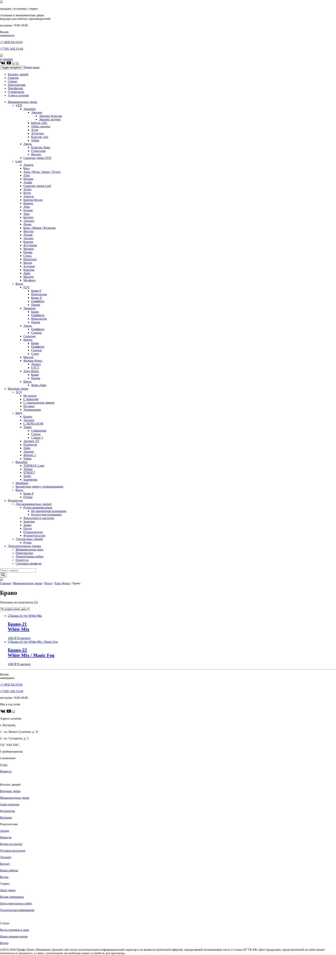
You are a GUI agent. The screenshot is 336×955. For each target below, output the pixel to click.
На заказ (28, 406)
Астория (29, 266)
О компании (16, 91)
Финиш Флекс (32, 360)
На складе (30, 395)
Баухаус (28, 217)
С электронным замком (38, 402)
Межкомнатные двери (22, 102)
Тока (26, 213)
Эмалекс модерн (50, 119)
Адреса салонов (18, 95)
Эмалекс (36, 112)
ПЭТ (26, 287)
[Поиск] (3, 575)
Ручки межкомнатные (37, 507)
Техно (27, 189)
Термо (27, 427)
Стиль (27, 255)
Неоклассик (39, 294)
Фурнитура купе (34, 535)
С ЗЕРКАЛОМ (33, 423)
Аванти (28, 164)
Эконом (28, 451)
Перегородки (24, 553)
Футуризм (30, 245)
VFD (19, 105)
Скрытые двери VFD (37, 157)
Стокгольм (38, 150)
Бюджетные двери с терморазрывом (39, 486)
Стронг (36, 434)
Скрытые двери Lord (37, 185)
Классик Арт (39, 137)
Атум (34, 130)
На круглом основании (46, 514)
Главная (13, 77)
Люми (27, 224)
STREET (29, 472)
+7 (11, 48)
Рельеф (28, 210)
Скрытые (29, 336)
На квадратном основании (48, 511)
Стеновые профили (28, 563)
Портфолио (15, 88)
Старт (35, 353)
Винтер (36, 154)
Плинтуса (22, 560)
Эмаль (27, 144)
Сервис (13, 81)
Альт (26, 175)
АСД (19, 392)
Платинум (30, 444)
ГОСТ (35, 367)
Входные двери (18, 388)
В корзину (24, 638)
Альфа (27, 182)
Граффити (37, 301)
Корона (28, 203)
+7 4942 (11, 42)
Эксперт (28, 420)
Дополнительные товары (24, 546)
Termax (28, 469)
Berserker (21, 462)
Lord (19, 161)
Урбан (35, 140)
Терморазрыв (32, 409)
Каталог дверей (18, 74)
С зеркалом (30, 399)
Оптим (27, 497)
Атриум (28, 196)
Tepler (27, 476)
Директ (36, 364)
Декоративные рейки (30, 556)
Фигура (28, 231)
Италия (28, 178)
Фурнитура (15, 500)
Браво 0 (36, 290)
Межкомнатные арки (29, 549)
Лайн (26, 273)
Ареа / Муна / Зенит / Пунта (41, 171)
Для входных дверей (29, 539)
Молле (27, 262)
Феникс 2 (29, 455)
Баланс (27, 416)
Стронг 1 (37, 437)
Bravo (19, 283)
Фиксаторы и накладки (38, 518)
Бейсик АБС (39, 123)
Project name (31, 67)
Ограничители (33, 532)
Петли (27, 528)
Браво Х (36, 297)
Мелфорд (29, 280)
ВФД (19, 413)
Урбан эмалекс (41, 126)
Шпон (27, 381)
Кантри (28, 241)
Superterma (30, 479)
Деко (26, 206)
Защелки (29, 521)
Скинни (36, 332)
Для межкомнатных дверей (34, 504)
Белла (27, 192)
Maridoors (22, 483)
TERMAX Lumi (33, 465)
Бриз (26, 168)
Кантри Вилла (32, 199)
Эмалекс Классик (50, 116)
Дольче (28, 234)
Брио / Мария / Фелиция (39, 227)
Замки (27, 525)
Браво (35, 311)
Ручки (27, 542)
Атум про (37, 133)
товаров (6, 59)
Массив (28, 357)
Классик (28, 269)
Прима (27, 252)
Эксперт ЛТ (31, 441)
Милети (28, 276)
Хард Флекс (31, 371)
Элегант (28, 220)
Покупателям (16, 84)
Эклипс (28, 238)
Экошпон (29, 109)
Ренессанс (30, 259)
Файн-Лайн (38, 385)
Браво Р (28, 493)
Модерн (28, 248)
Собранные (38, 430)
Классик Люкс (40, 147)
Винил (27, 339)
